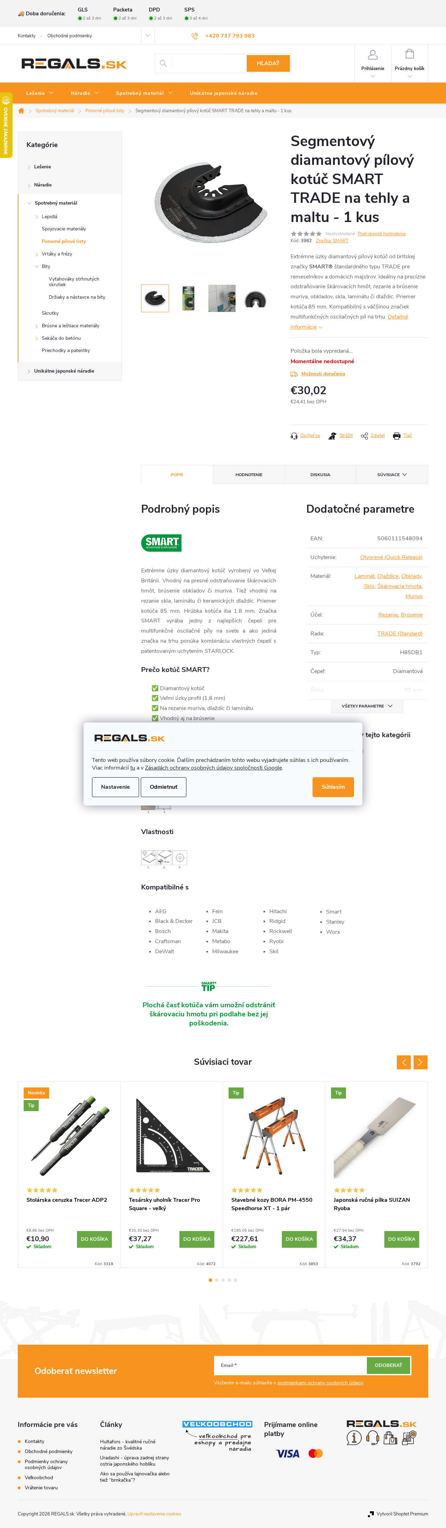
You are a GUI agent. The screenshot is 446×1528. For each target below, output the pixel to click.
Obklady (411, 576)
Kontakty (27, 36)
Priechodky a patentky (66, 350)
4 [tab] (229, 1280)
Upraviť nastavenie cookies (154, 1514)
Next (421, 1062)
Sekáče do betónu (61, 338)
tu (132, 768)
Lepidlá (49, 216)
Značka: (332, 241)
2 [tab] (216, 1280)
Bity (46, 266)
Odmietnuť (163, 787)
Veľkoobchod (39, 1477)
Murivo (414, 596)
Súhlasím (333, 787)
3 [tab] (223, 1280)
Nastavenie (115, 787)
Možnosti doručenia (323, 373)
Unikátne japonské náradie (64, 371)
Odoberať (388, 1365)
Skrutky (50, 313)
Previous (404, 1062)
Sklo (369, 586)
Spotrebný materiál (56, 203)
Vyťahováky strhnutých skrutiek (74, 282)
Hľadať (268, 63)
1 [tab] (210, 1280)
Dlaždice (388, 576)
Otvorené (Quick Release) (391, 557)
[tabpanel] (69, 1175)
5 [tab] (235, 1280)
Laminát (365, 576)
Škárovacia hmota (399, 586)
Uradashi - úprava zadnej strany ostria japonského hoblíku (134, 1460)
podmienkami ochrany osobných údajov (320, 1383)
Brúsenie (412, 615)
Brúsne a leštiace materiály (70, 325)
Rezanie (388, 615)
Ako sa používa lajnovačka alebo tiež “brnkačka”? (135, 1476)
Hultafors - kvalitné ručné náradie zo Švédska (127, 1444)
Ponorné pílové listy (64, 241)
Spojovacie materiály (64, 229)
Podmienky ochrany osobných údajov (46, 1464)
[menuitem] (40, 93)
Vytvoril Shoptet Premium (402, 1514)
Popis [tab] (177, 475)
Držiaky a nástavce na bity (77, 297)
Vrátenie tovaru (41, 1487)
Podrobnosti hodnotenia (382, 234)
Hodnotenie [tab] (249, 475)
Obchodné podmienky (69, 36)
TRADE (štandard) (400, 633)
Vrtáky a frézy (57, 254)
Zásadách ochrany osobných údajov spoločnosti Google (213, 768)
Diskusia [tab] (320, 475)
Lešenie (42, 166)
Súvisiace (388, 475)
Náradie (43, 185)
